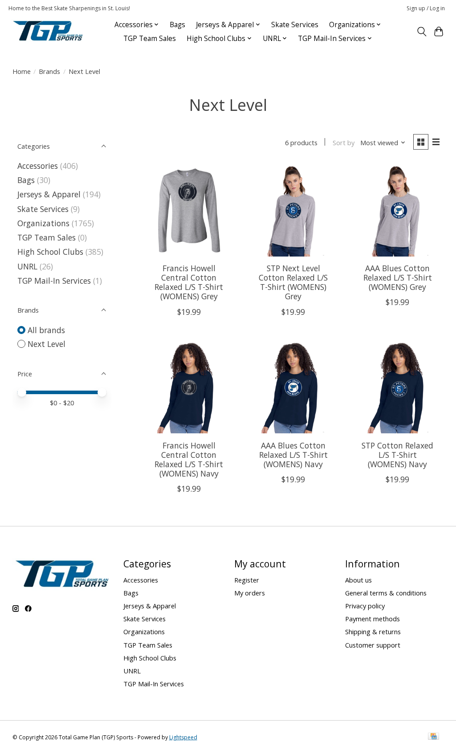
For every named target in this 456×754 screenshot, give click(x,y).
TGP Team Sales (149, 38)
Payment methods (372, 618)
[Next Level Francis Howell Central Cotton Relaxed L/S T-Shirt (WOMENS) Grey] (189, 210)
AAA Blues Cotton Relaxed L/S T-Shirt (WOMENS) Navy (293, 454)
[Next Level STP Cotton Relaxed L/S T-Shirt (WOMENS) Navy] (398, 388)
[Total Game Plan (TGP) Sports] (48, 31)
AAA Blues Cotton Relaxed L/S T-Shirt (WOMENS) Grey (397, 277)
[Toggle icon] (421, 32)
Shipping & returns (373, 631)
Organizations (43, 223)
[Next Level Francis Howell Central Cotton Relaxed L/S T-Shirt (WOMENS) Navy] (189, 388)
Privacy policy (365, 605)
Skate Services (294, 24)
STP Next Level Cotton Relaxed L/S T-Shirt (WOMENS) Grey (293, 282)
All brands (46, 330)
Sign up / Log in (426, 8)
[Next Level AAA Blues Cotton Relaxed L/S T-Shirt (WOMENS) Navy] (293, 388)
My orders (249, 592)
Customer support (372, 644)
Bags (177, 24)
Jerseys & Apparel (49, 194)
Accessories (37, 165)
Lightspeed (183, 737)
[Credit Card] (433, 737)
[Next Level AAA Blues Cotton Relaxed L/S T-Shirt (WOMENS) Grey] (398, 210)
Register (246, 579)
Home (21, 71)
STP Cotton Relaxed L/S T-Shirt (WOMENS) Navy (397, 454)
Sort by (343, 142)
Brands (49, 71)
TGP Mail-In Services (54, 280)
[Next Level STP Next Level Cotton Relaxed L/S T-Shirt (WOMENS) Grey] (293, 210)
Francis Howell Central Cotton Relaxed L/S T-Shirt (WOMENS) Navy (189, 459)
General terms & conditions (386, 592)
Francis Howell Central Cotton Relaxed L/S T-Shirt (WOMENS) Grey (189, 282)
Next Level (46, 343)
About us (358, 579)
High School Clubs (50, 251)
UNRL (27, 266)
